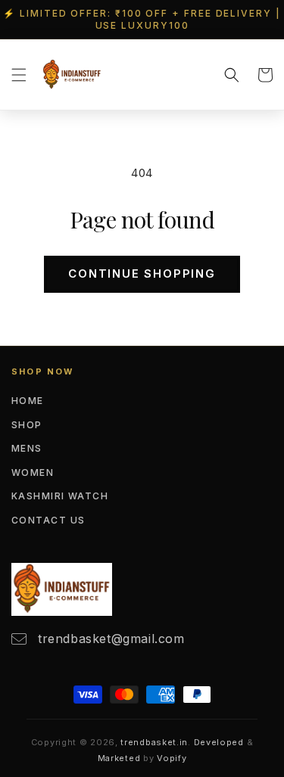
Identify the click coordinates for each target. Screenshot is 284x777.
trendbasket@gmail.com (111, 638)
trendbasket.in (154, 742)
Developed (219, 742)
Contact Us (48, 520)
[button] (19, 75)
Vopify (171, 758)
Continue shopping (142, 273)
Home (27, 400)
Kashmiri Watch (59, 496)
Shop (26, 424)
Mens (26, 448)
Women (32, 472)
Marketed (119, 758)
